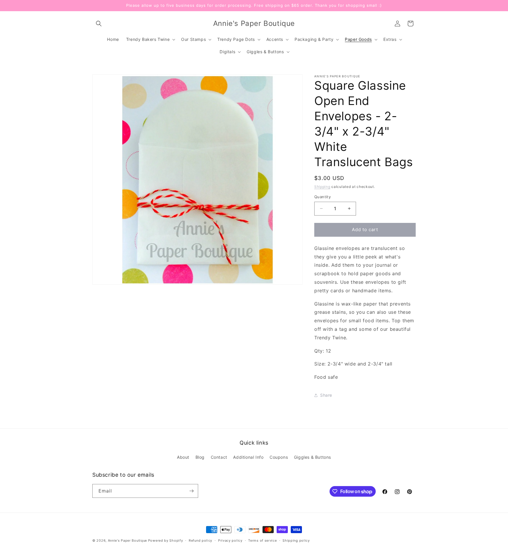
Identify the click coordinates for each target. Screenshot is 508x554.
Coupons (279, 457)
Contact (219, 457)
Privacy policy (230, 540)
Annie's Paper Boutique (127, 540)
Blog (200, 457)
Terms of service (262, 540)
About (183, 457)
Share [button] (326, 395)
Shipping (322, 186)
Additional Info (248, 457)
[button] (98, 23)
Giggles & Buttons (312, 457)
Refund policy (200, 540)
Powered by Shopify (165, 540)
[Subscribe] (191, 491)
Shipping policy (296, 540)
